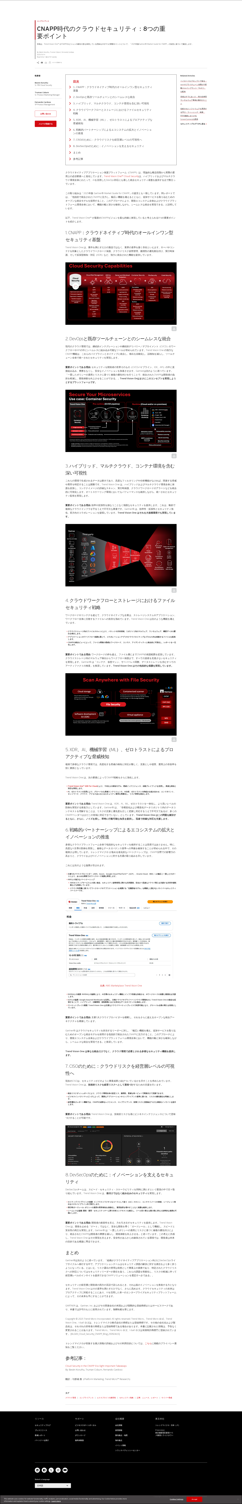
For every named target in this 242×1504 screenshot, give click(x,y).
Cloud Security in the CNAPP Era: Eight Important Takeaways (96, 1365)
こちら (148, 1343)
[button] (45, 114)
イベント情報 (120, 1445)
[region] (121, 1499)
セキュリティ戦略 (126, 1397)
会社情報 (118, 1425)
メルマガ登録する (46, 124)
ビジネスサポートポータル (85, 1425)
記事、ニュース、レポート (147, 1397)
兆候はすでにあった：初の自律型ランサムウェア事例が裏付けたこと (193, 100)
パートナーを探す (42, 1440)
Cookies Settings (176, 1499)
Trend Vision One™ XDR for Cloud (82, 786)
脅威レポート (40, 1435)
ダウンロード (80, 1435)
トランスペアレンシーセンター (127, 1450)
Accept (194, 1499)
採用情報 (118, 1430)
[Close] (238, 1499)
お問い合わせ (45, 113)
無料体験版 (79, 1440)
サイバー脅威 (166, 1397)
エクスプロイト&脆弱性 (106, 1397)
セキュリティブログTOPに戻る (192, 124)
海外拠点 (118, 1440)
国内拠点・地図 (121, 1435)
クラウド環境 (70, 1397)
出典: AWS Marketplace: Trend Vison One (121, 985)
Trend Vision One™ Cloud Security (121, 176)
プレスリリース (41, 1430)
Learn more (56, 1501)
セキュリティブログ (43, 1425)
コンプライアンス (86, 1397)
